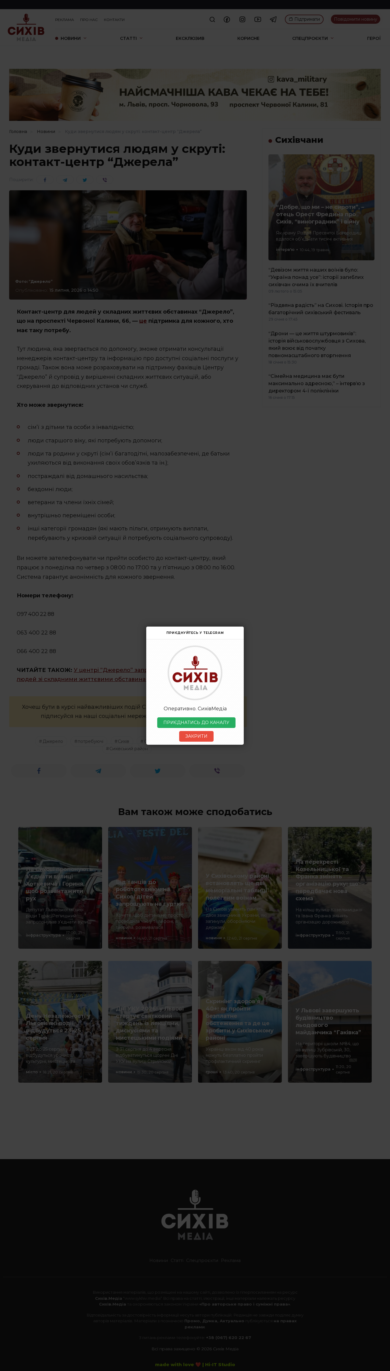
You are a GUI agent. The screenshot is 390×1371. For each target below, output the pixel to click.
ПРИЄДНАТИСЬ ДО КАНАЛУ (196, 722)
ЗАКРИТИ (196, 736)
